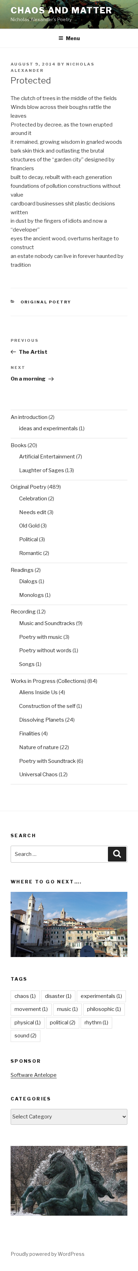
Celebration (33, 498)
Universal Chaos (38, 774)
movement (31, 1009)
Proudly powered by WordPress (48, 1254)
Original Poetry (46, 302)
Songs (27, 664)
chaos (25, 996)
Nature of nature (39, 747)
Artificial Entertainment (47, 457)
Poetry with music (40, 637)
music (67, 1009)
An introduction (29, 417)
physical (28, 1022)
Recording (23, 612)
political (62, 1022)
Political (28, 539)
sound (25, 1035)
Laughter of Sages (41, 470)
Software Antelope (34, 1075)
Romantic (30, 553)
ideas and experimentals (48, 428)
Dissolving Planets (41, 720)
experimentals (101, 996)
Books (19, 445)
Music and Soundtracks (47, 623)
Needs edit (32, 512)
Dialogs (28, 581)
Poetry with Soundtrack (47, 761)
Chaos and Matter (62, 10)
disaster (58, 996)
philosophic (104, 1009)
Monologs (31, 595)
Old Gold (29, 526)
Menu (73, 38)
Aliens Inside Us (38, 692)
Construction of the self (47, 706)
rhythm (96, 1022)
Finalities (29, 733)
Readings (22, 570)
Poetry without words (45, 650)
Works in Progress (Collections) (48, 681)
